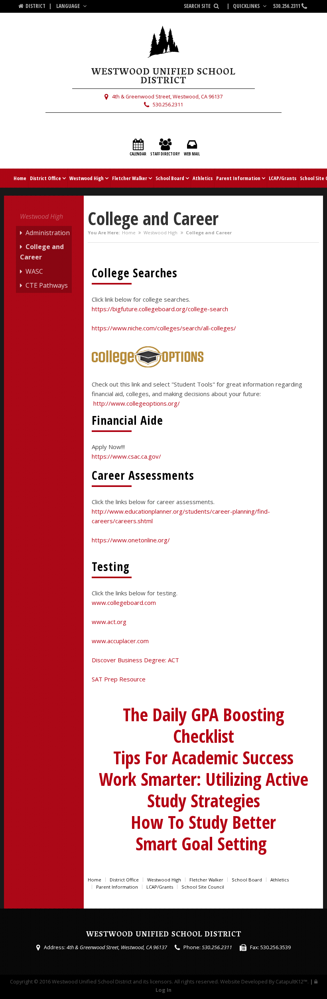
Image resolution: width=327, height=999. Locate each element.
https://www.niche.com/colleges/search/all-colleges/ (164, 328)
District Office (45, 178)
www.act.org (109, 622)
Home (20, 178)
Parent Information (238, 178)
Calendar (138, 154)
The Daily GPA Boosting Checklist (203, 725)
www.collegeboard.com (124, 602)
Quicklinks (247, 6)
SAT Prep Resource (119, 679)
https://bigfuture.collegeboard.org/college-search (160, 309)
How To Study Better (203, 822)
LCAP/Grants (282, 178)
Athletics (203, 178)
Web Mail (192, 154)
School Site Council (202, 887)
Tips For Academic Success (203, 757)
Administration (48, 232)
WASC (34, 271)
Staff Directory (165, 154)
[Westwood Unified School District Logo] (163, 45)
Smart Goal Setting (203, 843)
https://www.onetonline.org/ (131, 540)
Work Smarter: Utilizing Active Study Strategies (203, 790)
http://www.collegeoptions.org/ (136, 403)
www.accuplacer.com (120, 641)
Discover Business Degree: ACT (135, 660)
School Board (170, 178)
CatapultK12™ (291, 981)
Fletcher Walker (129, 178)
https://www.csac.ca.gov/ (126, 456)
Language (68, 6)
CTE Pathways (47, 285)
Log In (163, 989)
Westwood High (86, 178)
